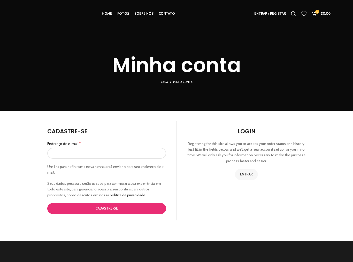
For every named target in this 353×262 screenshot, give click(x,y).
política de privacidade (127, 195)
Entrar (246, 174)
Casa (164, 82)
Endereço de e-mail (64, 143)
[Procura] (293, 14)
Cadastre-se (107, 208)
